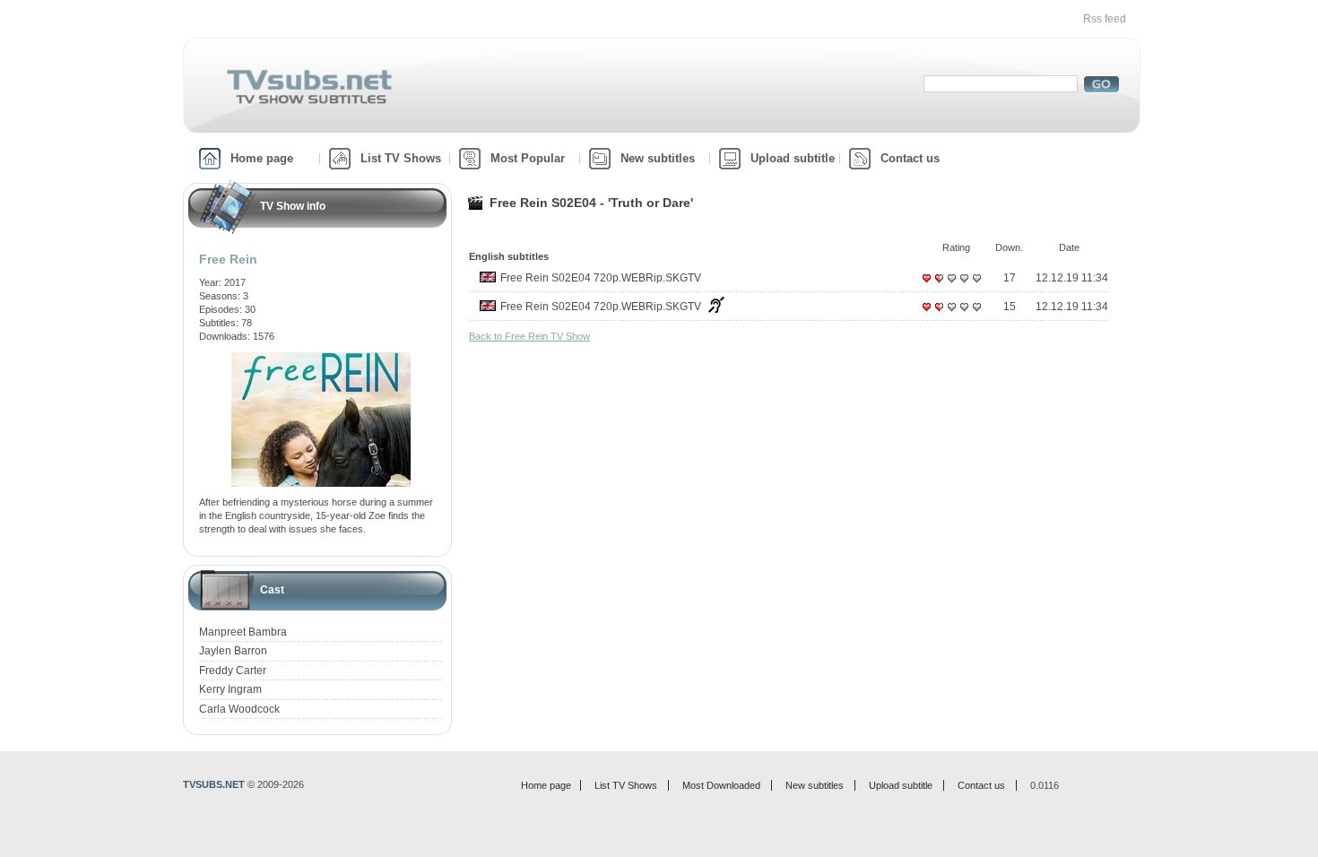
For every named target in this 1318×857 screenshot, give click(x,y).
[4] (964, 285)
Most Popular (527, 158)
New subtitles (657, 158)
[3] (951, 285)
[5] (976, 285)
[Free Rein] (321, 358)
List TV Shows (400, 158)
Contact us (910, 158)
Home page (261, 158)
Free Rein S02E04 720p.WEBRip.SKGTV (600, 278)
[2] (938, 285)
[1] (926, 285)
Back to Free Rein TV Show (529, 336)
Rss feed (1104, 19)
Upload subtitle (792, 158)
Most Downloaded (721, 785)
